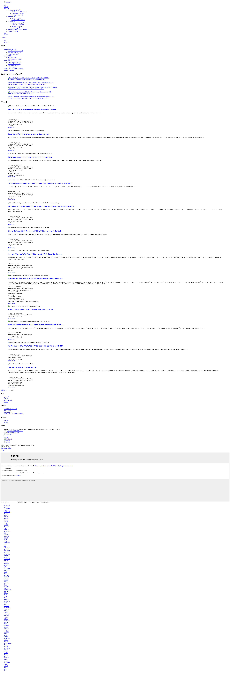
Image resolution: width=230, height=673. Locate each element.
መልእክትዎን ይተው (6, 448)
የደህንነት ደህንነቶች (17, 26)
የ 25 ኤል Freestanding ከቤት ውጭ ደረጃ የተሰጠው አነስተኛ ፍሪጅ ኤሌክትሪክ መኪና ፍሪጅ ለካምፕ (40, 183)
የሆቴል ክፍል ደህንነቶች (14, 10)
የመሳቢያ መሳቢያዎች (17, 15)
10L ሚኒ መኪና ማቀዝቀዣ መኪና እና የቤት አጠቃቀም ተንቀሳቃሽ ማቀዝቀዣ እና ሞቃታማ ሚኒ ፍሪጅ (41, 206)
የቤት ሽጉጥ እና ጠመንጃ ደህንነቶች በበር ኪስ (22, 367)
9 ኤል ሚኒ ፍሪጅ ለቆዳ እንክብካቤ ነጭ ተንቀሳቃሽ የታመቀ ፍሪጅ (28, 134)
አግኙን (6, 34)
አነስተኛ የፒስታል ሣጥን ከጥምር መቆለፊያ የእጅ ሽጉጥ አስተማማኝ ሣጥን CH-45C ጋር (36, 325)
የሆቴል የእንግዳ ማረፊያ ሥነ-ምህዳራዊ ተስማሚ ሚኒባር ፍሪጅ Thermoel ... (28, 98)
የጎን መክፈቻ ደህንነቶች (18, 13)
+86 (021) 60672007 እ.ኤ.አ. (15, 431)
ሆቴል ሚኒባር (11, 16)
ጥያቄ (9, 127)
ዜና (5, 33)
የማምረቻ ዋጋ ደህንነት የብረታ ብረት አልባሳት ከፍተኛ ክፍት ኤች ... (26, 89)
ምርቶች (6, 8)
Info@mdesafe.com (13, 432)
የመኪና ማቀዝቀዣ (13, 31)
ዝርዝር (13, 127)
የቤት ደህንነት (11, 21)
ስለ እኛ (6, 7)
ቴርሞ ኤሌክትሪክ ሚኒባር (18, 20)
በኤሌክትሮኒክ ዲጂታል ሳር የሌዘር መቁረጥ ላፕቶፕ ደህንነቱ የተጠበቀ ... (26, 79)
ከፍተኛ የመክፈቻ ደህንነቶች (19, 12)
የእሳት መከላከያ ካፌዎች (18, 23)
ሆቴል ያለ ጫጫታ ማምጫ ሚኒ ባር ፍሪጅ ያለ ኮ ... (21, 93)
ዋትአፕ (3, 450)
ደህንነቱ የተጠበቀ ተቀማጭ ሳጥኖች (17, 29)
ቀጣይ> (6, 390)
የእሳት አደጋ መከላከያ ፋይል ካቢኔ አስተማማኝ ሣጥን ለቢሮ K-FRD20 (30, 310)
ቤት (5, 5)
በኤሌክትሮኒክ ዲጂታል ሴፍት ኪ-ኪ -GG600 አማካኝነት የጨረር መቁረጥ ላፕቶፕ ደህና (35, 279)
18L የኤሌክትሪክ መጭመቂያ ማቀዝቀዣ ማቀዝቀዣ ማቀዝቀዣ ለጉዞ (30, 157)
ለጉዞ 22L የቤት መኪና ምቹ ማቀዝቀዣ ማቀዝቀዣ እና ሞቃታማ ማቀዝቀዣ (32, 109)
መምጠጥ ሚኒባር (16, 18)
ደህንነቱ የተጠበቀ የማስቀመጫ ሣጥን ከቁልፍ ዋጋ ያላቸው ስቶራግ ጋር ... (27, 84)
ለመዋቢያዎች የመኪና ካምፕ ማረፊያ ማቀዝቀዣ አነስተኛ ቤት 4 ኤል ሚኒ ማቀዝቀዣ (35, 254)
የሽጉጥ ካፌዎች (16, 28)
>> (9, 390)
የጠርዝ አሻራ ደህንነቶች (18, 24)
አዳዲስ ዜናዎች (8, 400)
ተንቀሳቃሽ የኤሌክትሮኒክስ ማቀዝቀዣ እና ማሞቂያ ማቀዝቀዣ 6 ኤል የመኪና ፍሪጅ (35, 231)
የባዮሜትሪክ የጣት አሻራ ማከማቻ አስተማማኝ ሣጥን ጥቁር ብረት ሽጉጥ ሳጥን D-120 (35, 346)
